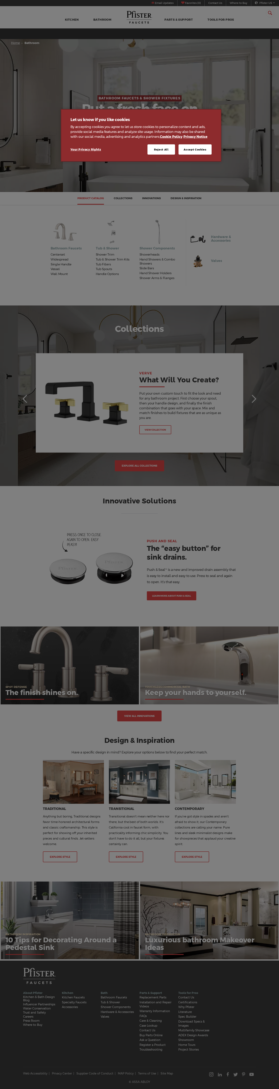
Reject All (161, 149)
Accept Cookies (195, 149)
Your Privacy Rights (85, 149)
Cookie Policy (171, 137)
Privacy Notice (195, 137)
